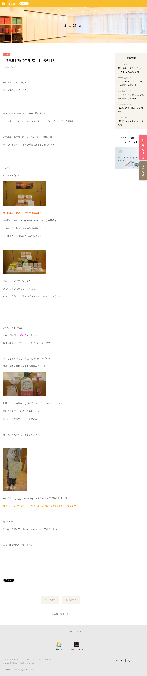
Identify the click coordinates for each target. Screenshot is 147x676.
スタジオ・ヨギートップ (12, 659)
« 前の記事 (50, 599)
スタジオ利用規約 (10, 663)
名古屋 (12, 3)
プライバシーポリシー (33, 659)
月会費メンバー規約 (27, 663)
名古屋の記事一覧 (60, 614)
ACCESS (24, 4)
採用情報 (48, 659)
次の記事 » (71, 599)
